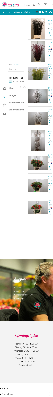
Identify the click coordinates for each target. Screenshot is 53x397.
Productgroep (16, 78)
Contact (19, 287)
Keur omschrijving (18, 102)
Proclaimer (6, 388)
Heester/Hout (21, 12)
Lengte (12, 95)
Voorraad (10, 12)
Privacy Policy (7, 394)
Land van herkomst (18, 109)
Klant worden (21, 291)
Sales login (20, 298)
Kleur (11, 88)
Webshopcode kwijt (24, 294)
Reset (16, 65)
